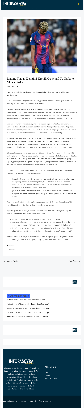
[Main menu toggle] (78, 4)
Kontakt (48, 375)
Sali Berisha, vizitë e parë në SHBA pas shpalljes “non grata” (29, 312)
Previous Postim (10, 261)
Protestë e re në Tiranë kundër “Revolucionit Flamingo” (28, 304)
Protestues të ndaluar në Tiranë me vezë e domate (26, 300)
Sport (21, 86)
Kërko (75, 282)
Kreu (46, 372)
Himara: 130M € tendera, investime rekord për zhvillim (27, 317)
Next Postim (75, 261)
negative (15, 86)
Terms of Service (51, 378)
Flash (9, 86)
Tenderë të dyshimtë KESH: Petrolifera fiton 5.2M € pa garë (29, 308)
